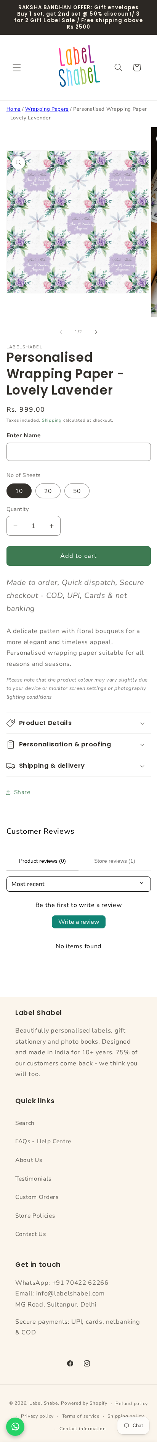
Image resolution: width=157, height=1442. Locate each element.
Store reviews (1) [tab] (114, 861)
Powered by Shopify (84, 1403)
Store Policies (35, 1216)
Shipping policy (125, 1416)
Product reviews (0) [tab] (42, 861)
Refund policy (131, 1403)
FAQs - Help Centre (43, 1141)
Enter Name (23, 435)
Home (13, 109)
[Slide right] (96, 332)
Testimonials (33, 1179)
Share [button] (22, 792)
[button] (17, 67)
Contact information (82, 1429)
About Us (28, 1160)
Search (25, 1123)
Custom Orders (37, 1197)
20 (48, 491)
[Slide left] (61, 332)
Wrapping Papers (47, 109)
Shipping (52, 420)
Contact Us (30, 1234)
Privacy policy (37, 1416)
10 (19, 491)
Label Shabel (44, 1403)
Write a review (78, 922)
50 (77, 491)
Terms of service (80, 1416)
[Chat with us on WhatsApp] (15, 1427)
